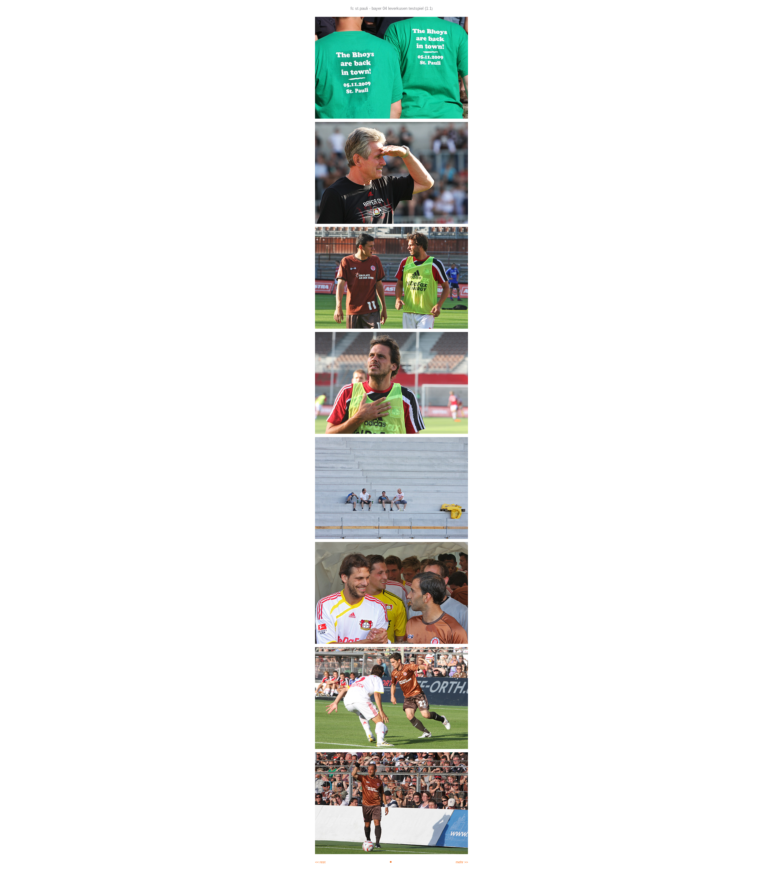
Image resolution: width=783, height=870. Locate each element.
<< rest (320, 862)
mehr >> (462, 862)
